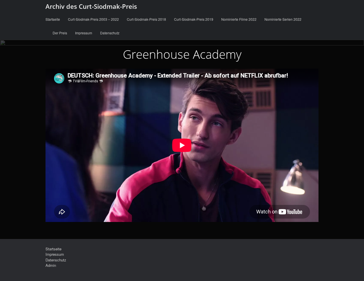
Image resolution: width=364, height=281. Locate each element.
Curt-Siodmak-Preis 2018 (146, 19)
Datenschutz (109, 32)
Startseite (53, 19)
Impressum (83, 32)
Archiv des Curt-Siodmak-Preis (91, 6)
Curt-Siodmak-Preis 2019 (193, 19)
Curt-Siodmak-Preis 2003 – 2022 (93, 19)
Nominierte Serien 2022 (282, 19)
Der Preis (60, 32)
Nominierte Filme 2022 (239, 19)
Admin (51, 265)
